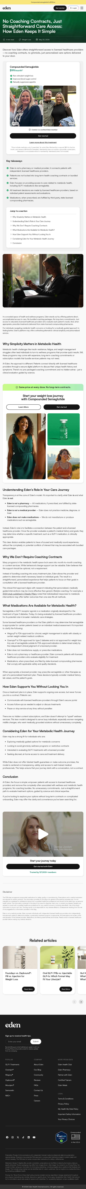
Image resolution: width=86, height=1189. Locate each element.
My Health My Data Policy (68, 1109)
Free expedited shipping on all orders (43, 2)
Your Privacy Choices (66, 1119)
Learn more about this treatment (43, 142)
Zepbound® (10, 1080)
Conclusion (17, 243)
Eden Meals (62, 1085)
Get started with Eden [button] (43, 866)
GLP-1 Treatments (12, 1064)
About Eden (38, 1064)
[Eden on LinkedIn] (28, 1137)
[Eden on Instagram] (12, 1137)
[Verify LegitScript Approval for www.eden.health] (61, 1137)
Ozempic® (9, 1070)
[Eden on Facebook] (7, 1137)
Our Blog (37, 1070)
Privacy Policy (63, 1104)
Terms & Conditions (65, 1099)
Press (36, 1095)
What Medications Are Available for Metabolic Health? (34, 230)
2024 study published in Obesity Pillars (20, 594)
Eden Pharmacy (64, 1070)
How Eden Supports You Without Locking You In (32, 234)
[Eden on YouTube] (34, 1137)
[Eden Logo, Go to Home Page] (7, 8)
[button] (73, 8)
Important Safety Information (69, 1114)
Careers (37, 1101)
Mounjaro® (9, 1085)
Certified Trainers (64, 1080)
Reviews (37, 1080)
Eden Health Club (65, 1064)
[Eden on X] (18, 1137)
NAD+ (7, 1095)
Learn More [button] (23, 407)
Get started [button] (60, 8)
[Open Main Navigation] (83, 8)
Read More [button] (28, 989)
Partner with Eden (65, 1075)
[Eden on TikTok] (23, 1137)
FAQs (36, 1085)
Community (38, 1075)
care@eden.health (19, 1171)
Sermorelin (9, 1090)
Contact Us (38, 1090)
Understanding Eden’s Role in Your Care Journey (32, 221)
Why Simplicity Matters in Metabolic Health (29, 217)
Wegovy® (9, 1075)
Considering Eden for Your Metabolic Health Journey (33, 239)
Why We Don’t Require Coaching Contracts (30, 225)
